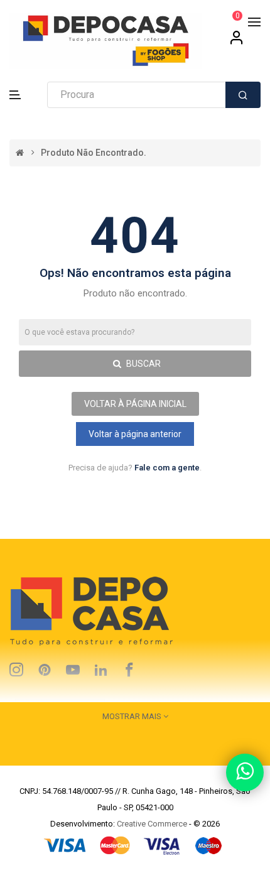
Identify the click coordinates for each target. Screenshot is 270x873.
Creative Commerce (152, 823)
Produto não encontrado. (93, 153)
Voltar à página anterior (135, 434)
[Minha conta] (236, 42)
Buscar (142, 364)
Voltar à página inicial (135, 404)
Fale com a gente (167, 467)
